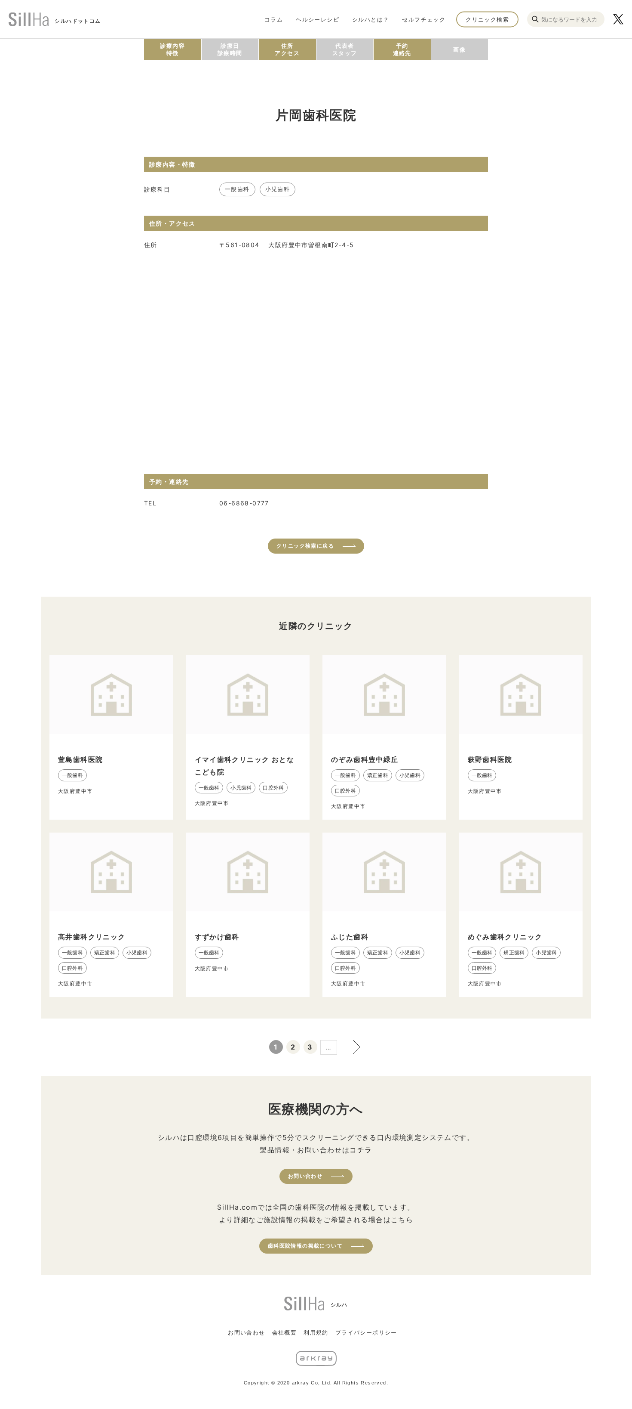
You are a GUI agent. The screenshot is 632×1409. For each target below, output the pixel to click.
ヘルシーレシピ (317, 18)
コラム (273, 18)
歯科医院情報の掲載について (305, 1245)
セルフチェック (423, 18)
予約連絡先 (402, 49)
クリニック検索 (487, 18)
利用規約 (316, 1332)
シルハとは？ (370, 18)
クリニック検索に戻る (305, 545)
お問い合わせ (305, 1176)
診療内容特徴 (172, 49)
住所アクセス (287, 49)
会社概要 (284, 1332)
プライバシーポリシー (366, 1332)
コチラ (361, 1150)
